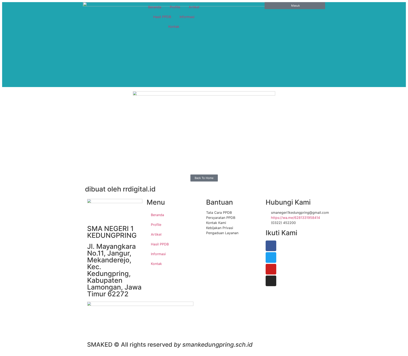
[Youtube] (271, 269)
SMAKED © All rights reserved (170, 344)
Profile (175, 7)
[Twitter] (271, 257)
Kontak (173, 26)
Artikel (194, 7)
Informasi (187, 17)
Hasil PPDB (162, 17)
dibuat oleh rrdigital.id (120, 189)
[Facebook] (271, 246)
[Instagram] (271, 281)
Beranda (154, 7)
